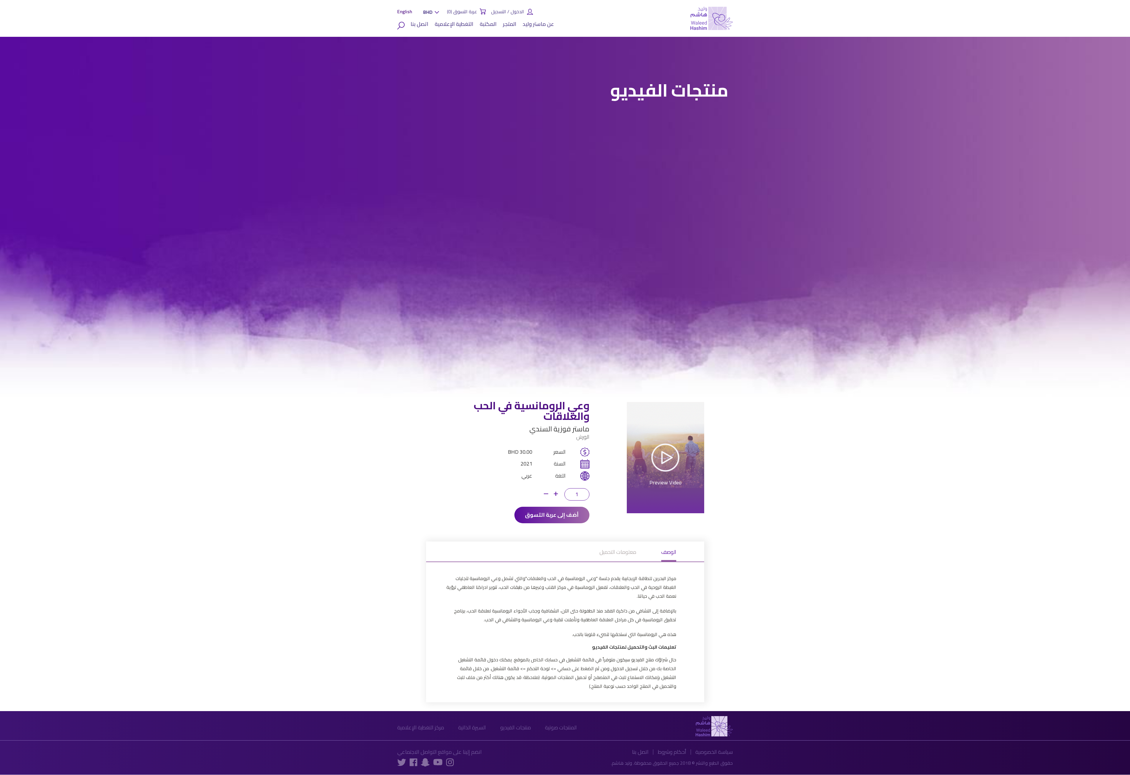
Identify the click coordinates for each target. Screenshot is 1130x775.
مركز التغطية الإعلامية (420, 727)
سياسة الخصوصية (714, 752)
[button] (429, 12)
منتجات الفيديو (515, 727)
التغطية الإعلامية (454, 24)
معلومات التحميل (617, 553)
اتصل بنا (419, 24)
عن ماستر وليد (538, 24)
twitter (401, 762)
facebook (413, 762)
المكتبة (488, 24)
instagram (450, 762)
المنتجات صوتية (561, 727)
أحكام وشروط (672, 752)
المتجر (509, 24)
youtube (438, 762)
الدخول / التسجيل (507, 11)
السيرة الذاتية (472, 727)
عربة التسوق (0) (462, 11)
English (404, 11)
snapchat (425, 762)
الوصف (668, 553)
